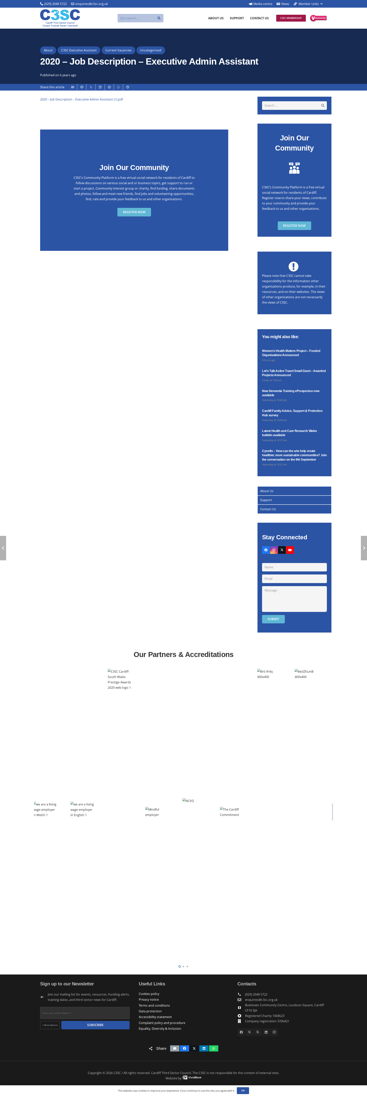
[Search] (159, 18)
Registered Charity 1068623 (264, 1016)
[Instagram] (274, 550)
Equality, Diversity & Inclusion (160, 1028)
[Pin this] (109, 87)
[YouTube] (290, 550)
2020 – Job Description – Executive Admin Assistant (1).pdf (81, 99)
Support (266, 500)
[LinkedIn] (266, 1032)
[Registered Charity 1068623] (241, 1015)
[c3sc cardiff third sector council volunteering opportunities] (318, 18)
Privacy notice (149, 999)
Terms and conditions (154, 1005)
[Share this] (81, 87)
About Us (267, 491)
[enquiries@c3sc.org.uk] (241, 999)
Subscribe (95, 1025)
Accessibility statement (155, 1017)
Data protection (150, 1011)
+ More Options (50, 1025)
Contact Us (268, 509)
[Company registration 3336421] (241, 1021)
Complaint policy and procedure (162, 1023)
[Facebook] (266, 550)
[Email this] (72, 87)
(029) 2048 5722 (256, 994)
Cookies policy (149, 994)
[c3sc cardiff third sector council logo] (60, 18)
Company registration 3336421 (267, 1021)
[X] (282, 550)
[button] (308, 4)
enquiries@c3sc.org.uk (261, 1000)
